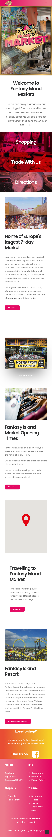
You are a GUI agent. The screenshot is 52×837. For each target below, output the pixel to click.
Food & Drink (14, 799)
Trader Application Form (37, 807)
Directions (36, 776)
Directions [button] (12, 308)
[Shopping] (26, 142)
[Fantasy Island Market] (9, 3)
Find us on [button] (19, 754)
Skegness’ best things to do (21, 298)
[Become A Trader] (26, 162)
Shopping (12, 796)
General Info (37, 773)
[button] (46, 3)
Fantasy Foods (26, 375)
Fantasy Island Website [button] (17, 721)
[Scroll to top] (47, 831)
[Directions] (26, 182)
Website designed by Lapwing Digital (26, 830)
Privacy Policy (38, 780)
